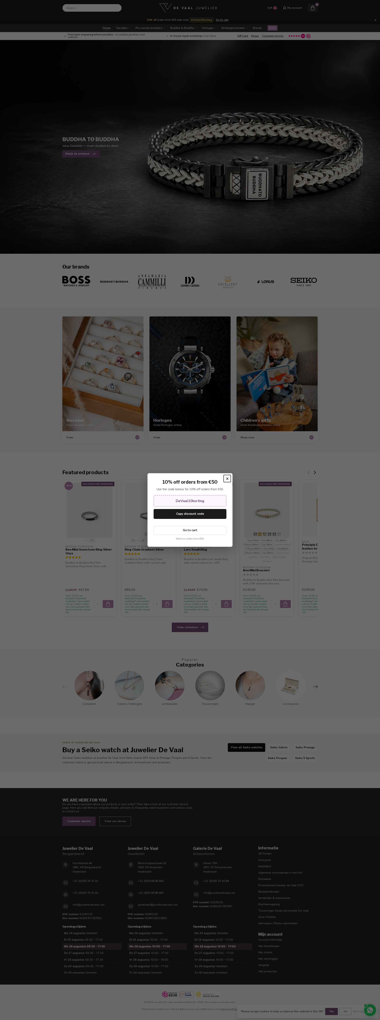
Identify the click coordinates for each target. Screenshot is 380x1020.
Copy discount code (190, 514)
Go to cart (190, 530)
